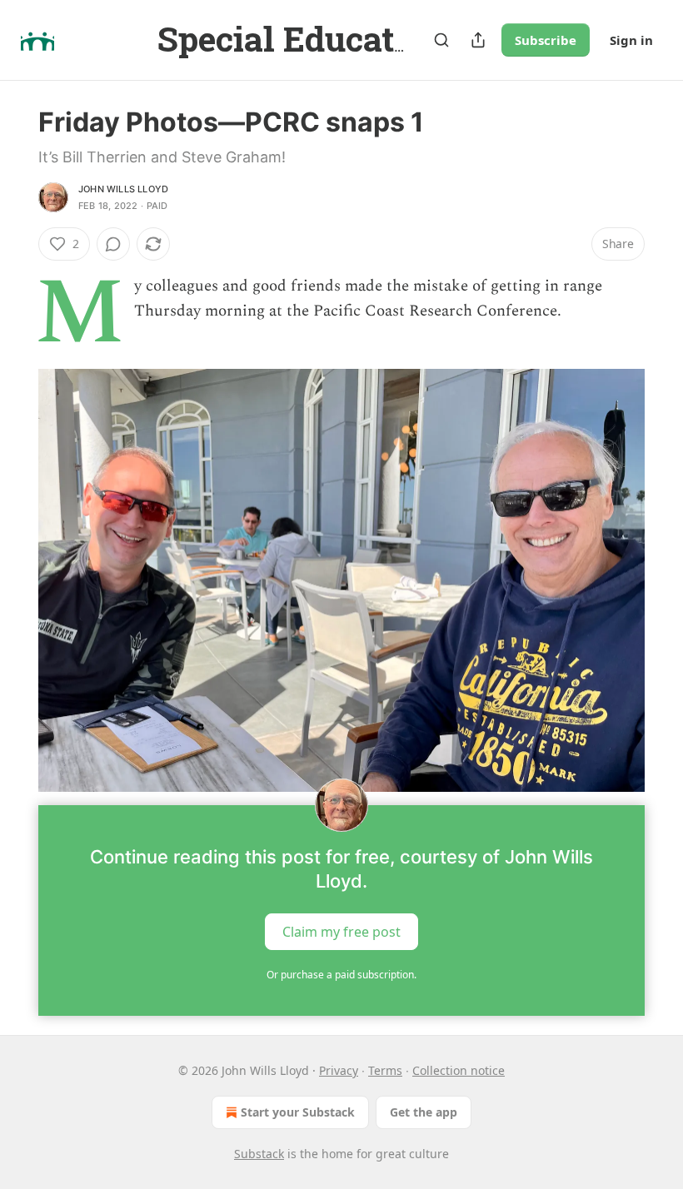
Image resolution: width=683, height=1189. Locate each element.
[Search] (441, 40)
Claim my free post (341, 932)
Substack (259, 1154)
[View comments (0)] (113, 244)
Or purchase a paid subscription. (341, 975)
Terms (385, 1070)
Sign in (631, 40)
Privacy (338, 1070)
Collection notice (458, 1070)
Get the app (423, 1112)
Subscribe (545, 40)
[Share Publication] (478, 40)
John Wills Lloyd (123, 189)
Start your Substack (298, 1112)
